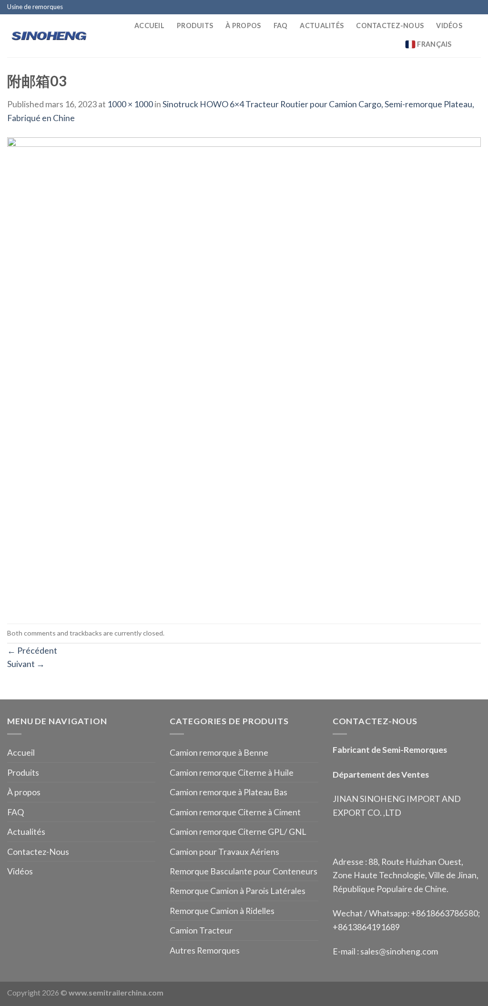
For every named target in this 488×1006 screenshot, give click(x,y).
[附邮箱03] (244, 373)
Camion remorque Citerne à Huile (232, 772)
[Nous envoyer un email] (465, 7)
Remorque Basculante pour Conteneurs (243, 871)
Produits (195, 25)
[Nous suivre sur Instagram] (445, 7)
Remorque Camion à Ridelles (222, 910)
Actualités (322, 25)
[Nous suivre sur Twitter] (455, 7)
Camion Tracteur (201, 930)
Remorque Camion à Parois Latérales (237, 890)
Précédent (32, 650)
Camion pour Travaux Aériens (224, 851)
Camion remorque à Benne (219, 752)
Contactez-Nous (390, 25)
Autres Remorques (205, 950)
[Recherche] (477, 44)
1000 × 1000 (130, 104)
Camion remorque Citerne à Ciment (235, 812)
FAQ (281, 25)
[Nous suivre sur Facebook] (435, 7)
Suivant (26, 663)
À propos (243, 25)
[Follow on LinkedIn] (476, 7)
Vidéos (449, 25)
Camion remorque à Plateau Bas (228, 792)
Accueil (149, 25)
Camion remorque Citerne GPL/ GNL (238, 831)
